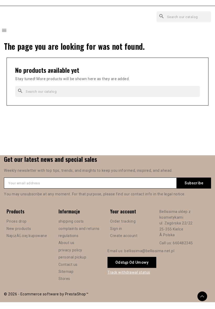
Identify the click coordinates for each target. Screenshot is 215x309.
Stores (64, 279)
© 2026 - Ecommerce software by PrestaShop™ (46, 294)
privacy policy (70, 250)
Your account (123, 211)
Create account (123, 236)
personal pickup (72, 257)
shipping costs (71, 221)
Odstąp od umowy (131, 262)
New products (19, 229)
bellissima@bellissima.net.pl (149, 251)
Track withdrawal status (129, 272)
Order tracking (123, 221)
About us (66, 243)
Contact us (68, 264)
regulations (68, 236)
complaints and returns (79, 229)
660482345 (183, 243)
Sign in (116, 229)
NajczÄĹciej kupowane (27, 236)
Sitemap (66, 271)
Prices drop (17, 221)
